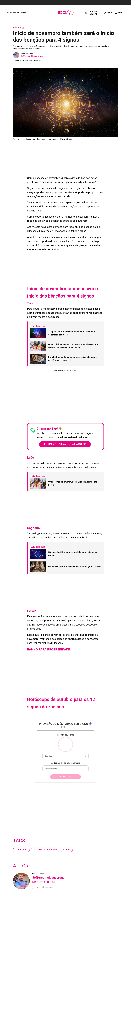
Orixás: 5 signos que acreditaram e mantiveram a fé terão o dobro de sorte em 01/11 (73, 346)
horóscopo (21, 850)
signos (66, 850)
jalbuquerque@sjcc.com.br (43, 882)
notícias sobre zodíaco (45, 850)
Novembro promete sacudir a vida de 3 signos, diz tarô (74, 566)
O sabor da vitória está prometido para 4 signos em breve (73, 554)
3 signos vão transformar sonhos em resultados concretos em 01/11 (71, 333)
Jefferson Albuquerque (31, 56)
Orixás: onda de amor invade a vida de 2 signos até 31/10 (72, 483)
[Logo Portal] (65, 13)
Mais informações (45, 887)
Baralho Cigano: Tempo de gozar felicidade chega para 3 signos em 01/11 (72, 359)
